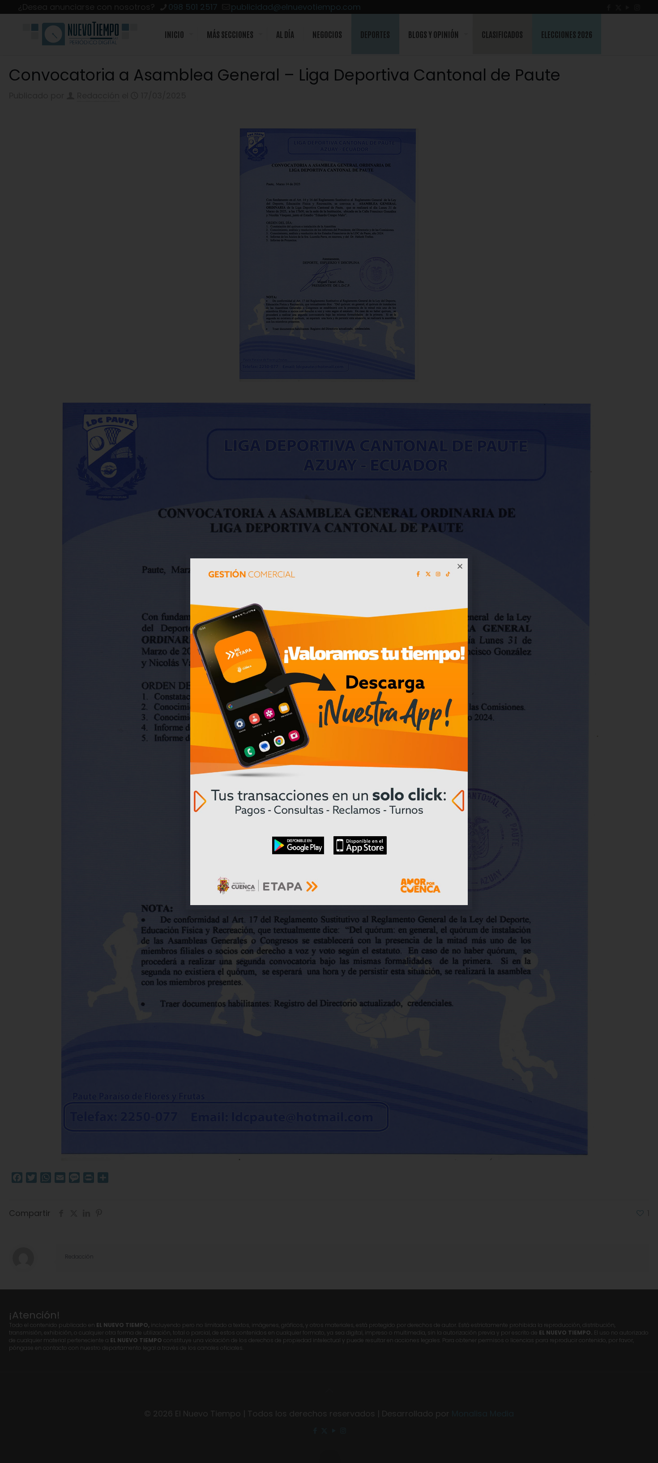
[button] (460, 566)
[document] (329, 731)
